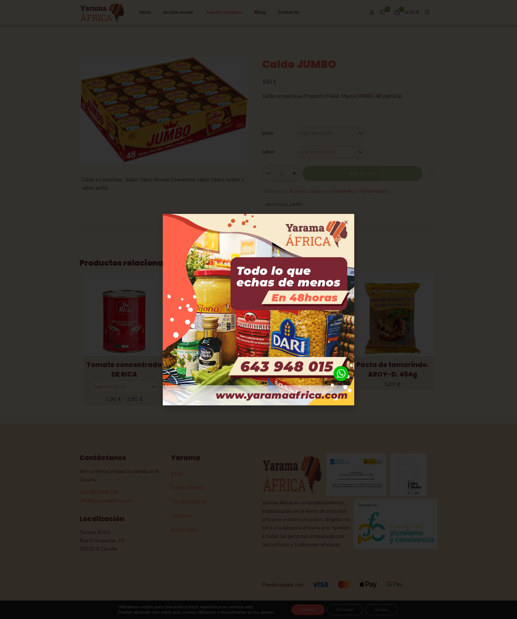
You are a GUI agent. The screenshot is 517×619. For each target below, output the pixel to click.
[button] (346, 222)
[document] (258, 309)
